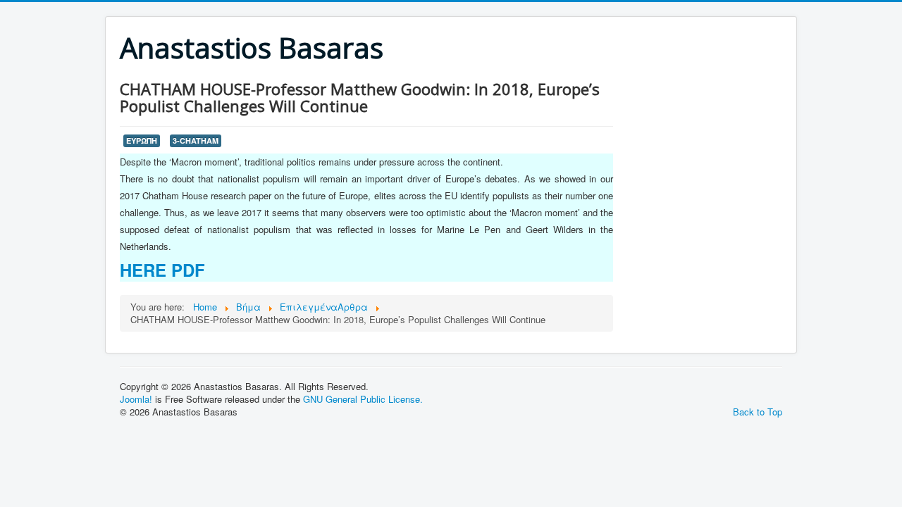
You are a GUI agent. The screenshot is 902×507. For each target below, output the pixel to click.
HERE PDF (162, 270)
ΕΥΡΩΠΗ (141, 140)
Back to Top (757, 411)
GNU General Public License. (363, 399)
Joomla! (136, 399)
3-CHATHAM (195, 140)
